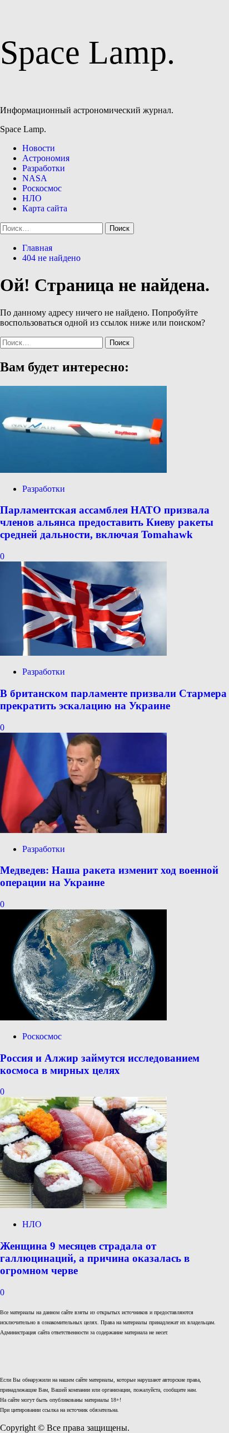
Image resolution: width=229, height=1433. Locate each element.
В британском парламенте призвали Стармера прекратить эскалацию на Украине (113, 699)
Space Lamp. (87, 52)
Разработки (43, 168)
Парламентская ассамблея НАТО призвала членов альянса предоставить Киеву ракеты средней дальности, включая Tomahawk (106, 522)
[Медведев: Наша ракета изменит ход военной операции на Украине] (83, 830)
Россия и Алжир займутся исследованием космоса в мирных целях (100, 1064)
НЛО (32, 198)
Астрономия (45, 158)
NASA (34, 178)
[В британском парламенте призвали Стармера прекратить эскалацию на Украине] (83, 652)
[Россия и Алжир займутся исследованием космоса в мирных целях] (83, 1017)
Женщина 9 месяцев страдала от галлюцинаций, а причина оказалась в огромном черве (95, 1258)
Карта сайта (44, 208)
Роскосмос (42, 188)
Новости (38, 148)
